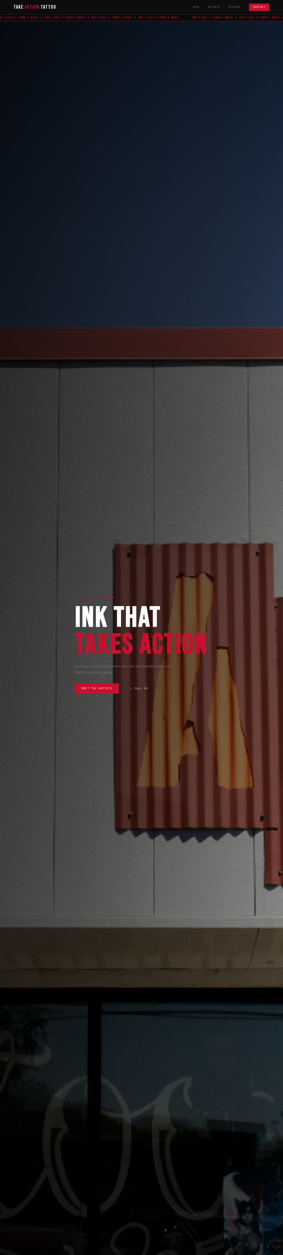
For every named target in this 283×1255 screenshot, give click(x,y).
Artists (214, 7)
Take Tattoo (34, 7)
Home (196, 7)
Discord (235, 7)
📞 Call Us (138, 688)
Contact (259, 7)
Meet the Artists (97, 688)
